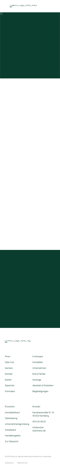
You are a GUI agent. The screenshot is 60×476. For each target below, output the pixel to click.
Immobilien (37, 362)
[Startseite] (24, 5)
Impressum (9, 463)
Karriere (9, 367)
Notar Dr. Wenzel (21, 456)
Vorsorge (36, 379)
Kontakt (9, 373)
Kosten (8, 379)
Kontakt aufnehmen (18, 168)
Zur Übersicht (11, 441)
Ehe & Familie (38, 373)
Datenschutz (22, 463)
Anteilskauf (10, 429)
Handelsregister (13, 435)
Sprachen (9, 385)
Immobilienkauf (12, 412)
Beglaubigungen (40, 391)
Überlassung (11, 418)
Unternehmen (39, 367)
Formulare (10, 391)
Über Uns (9, 362)
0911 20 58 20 (39, 421)
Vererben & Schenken (42, 385)
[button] (49, 6)
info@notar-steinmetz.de (39, 429)
